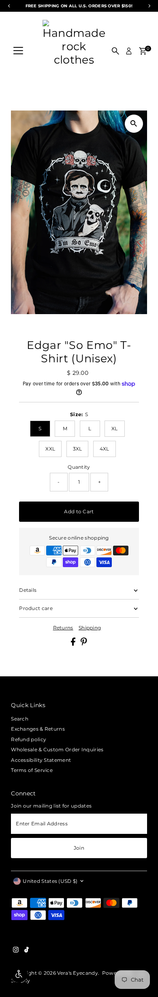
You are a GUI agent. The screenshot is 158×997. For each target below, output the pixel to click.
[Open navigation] (18, 51)
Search (19, 719)
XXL (50, 449)
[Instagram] (16, 951)
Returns (63, 627)
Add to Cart (79, 511)
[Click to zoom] (134, 124)
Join (79, 848)
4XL (104, 449)
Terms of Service (32, 770)
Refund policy (28, 739)
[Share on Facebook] (74, 644)
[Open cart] (143, 51)
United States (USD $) (50, 881)
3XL (77, 449)
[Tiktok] (26, 951)
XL (114, 428)
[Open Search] (115, 51)
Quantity (79, 467)
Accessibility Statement (41, 760)
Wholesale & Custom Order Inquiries (57, 749)
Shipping (90, 627)
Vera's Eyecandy (77, 973)
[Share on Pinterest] (84, 644)
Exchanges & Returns (38, 729)
